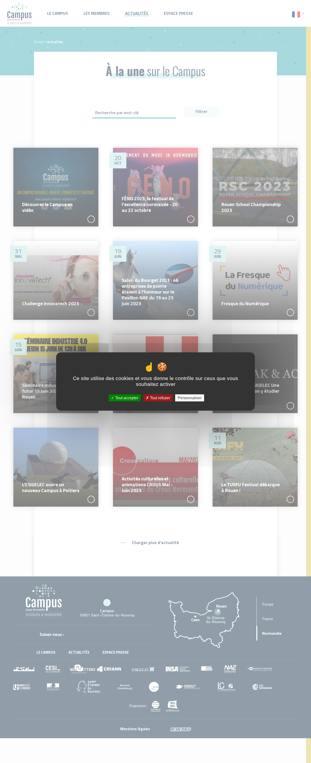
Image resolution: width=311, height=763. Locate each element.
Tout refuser (159, 398)
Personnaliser (190, 398)
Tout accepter (126, 398)
